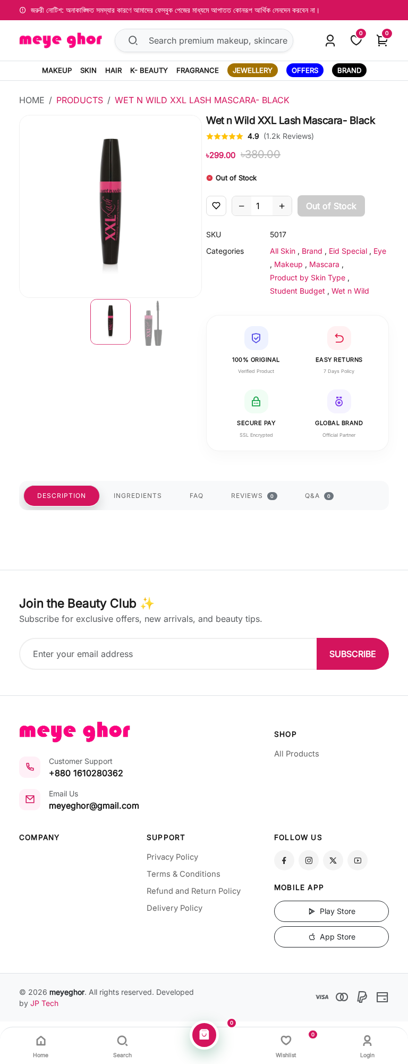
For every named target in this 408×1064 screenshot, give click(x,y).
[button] (110, 322)
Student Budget (297, 290)
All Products (296, 754)
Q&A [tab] (318, 496)
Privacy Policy (172, 857)
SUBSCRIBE (352, 654)
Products (79, 100)
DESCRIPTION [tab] (61, 496)
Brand (312, 250)
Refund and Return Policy (194, 891)
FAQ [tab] (196, 496)
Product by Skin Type (307, 277)
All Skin (282, 250)
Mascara (324, 264)
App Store (336, 936)
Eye (379, 250)
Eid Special (348, 250)
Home (32, 100)
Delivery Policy (174, 908)
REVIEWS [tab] (252, 496)
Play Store (336, 911)
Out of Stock (331, 206)
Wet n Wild (350, 290)
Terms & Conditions (183, 874)
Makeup (288, 264)
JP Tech (44, 1003)
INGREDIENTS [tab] (138, 496)
